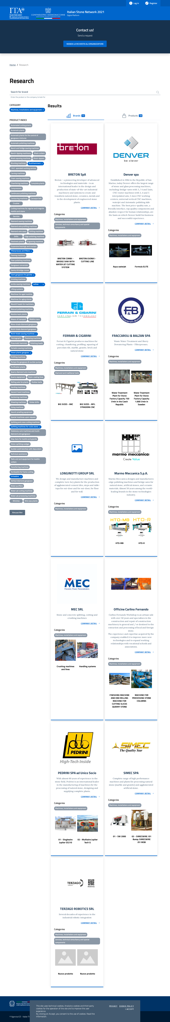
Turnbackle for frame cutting (22, 471)
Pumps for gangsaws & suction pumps (26, 362)
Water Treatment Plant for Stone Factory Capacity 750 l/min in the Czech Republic (119, 398)
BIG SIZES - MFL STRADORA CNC (87, 406)
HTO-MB (120, 543)
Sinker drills (34, 402)
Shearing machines (18, 402)
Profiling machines (18, 357)
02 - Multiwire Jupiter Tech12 (88, 841)
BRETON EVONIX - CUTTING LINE (87, 260)
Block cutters (39, 153)
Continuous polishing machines (23, 193)
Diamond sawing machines (21, 221)
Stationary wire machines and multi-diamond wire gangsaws (25, 432)
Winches (16, 500)
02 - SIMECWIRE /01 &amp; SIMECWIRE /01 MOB (141, 839)
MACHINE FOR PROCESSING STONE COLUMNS (141, 697)
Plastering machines (33, 338)
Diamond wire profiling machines (24, 226)
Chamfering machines (19, 183)
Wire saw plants (31, 500)
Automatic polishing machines (23, 143)
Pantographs (16, 338)
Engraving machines (35, 241)
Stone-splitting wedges (20, 444)
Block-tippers (38, 158)
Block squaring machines (21, 158)
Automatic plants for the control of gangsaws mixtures (24, 137)
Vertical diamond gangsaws (22, 480)
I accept (129, 1009)
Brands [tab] (78, 115)
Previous (52, 249)
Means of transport (18, 319)
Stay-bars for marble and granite (24, 438)
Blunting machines (18, 163)
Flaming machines (18, 255)
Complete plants (37, 183)
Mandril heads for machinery (22, 304)
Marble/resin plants (19, 314)
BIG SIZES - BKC (65, 404)
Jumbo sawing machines (20, 284)
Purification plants (18, 367)
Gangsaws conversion (19, 265)
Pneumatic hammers (19, 343)
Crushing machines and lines (65, 668)
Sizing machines (17, 407)
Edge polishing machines (34, 236)
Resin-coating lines (35, 377)
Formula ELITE (141, 266)
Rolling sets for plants (19, 382)
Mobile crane (34, 319)
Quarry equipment (18, 377)
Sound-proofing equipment (21, 412)
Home (13, 65)
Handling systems (87, 666)
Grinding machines (18, 279)
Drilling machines (36, 231)
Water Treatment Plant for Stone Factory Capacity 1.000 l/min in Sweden (141, 398)
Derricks (16, 216)
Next (102, 249)
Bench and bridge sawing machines (25, 148)
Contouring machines (19, 198)
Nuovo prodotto (65, 973)
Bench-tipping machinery (21, 153)
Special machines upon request (23, 417)
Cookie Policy (126, 1006)
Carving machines (18, 173)
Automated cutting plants (21, 125)
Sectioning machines (19, 397)
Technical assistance (19, 453)
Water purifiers (17, 485)
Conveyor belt (36, 198)
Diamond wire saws (18, 231)
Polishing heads (36, 343)
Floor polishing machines (21, 260)
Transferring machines (20, 467)
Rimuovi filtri (17, 512)
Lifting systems (17, 289)
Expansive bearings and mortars (24, 246)
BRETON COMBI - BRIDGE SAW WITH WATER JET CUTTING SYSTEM (65, 263)
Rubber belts (37, 382)
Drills (16, 236)
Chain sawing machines (20, 178)
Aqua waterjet (119, 266)
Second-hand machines (20, 392)
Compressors (16, 188)
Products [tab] (135, 115)
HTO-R (142, 543)
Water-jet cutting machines (22, 490)
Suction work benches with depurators (26, 448)
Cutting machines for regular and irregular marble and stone (27, 210)
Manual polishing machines (22, 309)
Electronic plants (17, 241)
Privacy (113, 1006)
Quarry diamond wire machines (23, 372)
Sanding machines (18, 387)
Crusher (16, 203)
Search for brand (19, 92)
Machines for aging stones (21, 299)
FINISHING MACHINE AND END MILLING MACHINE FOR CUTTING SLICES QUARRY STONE (119, 700)
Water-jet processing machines (23, 495)
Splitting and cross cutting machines (25, 422)
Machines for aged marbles (21, 294)
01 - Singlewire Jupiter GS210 (65, 841)
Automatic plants (17, 130)
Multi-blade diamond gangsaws (23, 329)
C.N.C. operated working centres (23, 168)
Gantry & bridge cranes (20, 270)
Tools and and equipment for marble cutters (25, 460)
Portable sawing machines (21, 348)
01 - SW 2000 (119, 836)
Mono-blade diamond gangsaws (24, 324)
